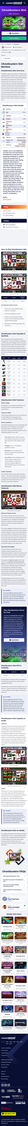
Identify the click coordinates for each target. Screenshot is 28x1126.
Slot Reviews (8, 44)
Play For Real (14, 38)
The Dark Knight (7, 1027)
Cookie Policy (4, 1053)
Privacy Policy (4, 1050)
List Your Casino (5, 1064)
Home (2, 44)
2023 (17, 1041)
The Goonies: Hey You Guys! (21, 926)
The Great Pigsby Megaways (7, 955)
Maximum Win (9, 130)
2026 (7, 1041)
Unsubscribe (4, 1067)
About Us (3, 1071)
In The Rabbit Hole (20, 940)
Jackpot (8, 119)
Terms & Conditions (6, 1048)
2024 (14, 1041)
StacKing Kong (7, 926)
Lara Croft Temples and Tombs (7, 985)
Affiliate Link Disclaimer (7, 1059)
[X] (5, 1085)
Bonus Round (22, 144)
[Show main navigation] (3, 3)
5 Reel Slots (20, 140)
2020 (10, 1043)
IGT (25, 134)
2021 (7, 1043)
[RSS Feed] (2, 1085)
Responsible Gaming (6, 1062)
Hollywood (19, 137)
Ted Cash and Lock (7, 940)
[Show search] (24, 3)
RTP (7, 112)
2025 (10, 1041)
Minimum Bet (9, 122)
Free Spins (23, 145)
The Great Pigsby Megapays (7, 970)
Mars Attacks (20, 1013)
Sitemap (3, 1074)
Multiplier (17, 145)
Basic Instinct (20, 971)
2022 (21, 1041)
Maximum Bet (9, 126)
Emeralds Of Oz (20, 956)
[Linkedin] (8, 1085)
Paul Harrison (8, 47)
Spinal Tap (21, 1000)
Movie (24, 137)
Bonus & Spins (4, 1078)
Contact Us (4, 1055)
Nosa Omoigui (14, 907)
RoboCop (7, 1014)
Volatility (8, 115)
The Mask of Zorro (21, 985)
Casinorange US (5, 1076)
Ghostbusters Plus (20, 1027)
